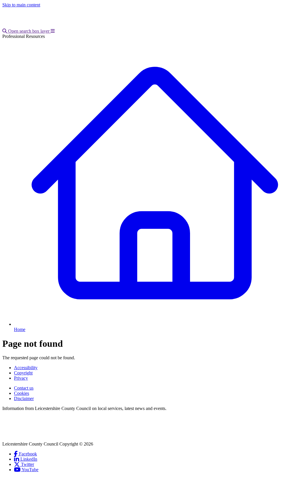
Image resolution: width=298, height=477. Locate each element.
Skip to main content (21, 4)
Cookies (21, 393)
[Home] (40, 25)
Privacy (21, 378)
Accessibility (26, 367)
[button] (26, 31)
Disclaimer (24, 398)
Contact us (23, 388)
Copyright (23, 372)
